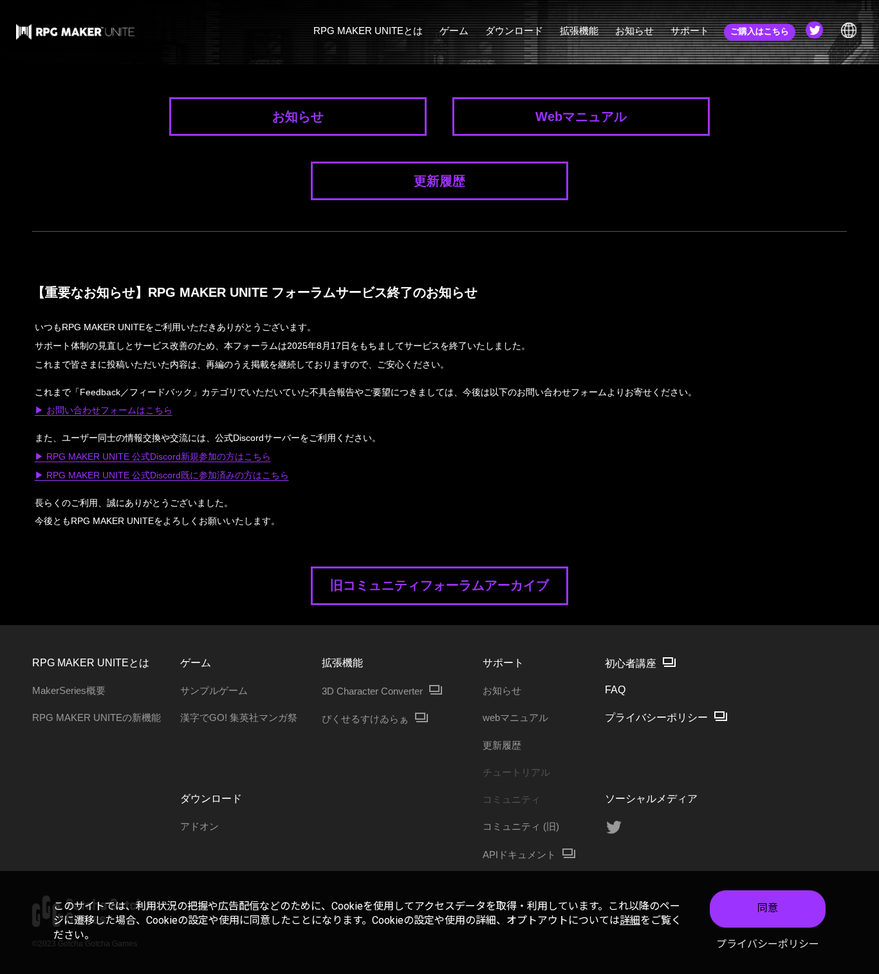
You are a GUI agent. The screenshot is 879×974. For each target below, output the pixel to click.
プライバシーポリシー (767, 944)
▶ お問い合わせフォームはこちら (103, 410)
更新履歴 (439, 181)
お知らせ (298, 116)
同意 (767, 908)
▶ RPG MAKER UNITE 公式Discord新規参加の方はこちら (153, 456)
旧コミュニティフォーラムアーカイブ (439, 585)
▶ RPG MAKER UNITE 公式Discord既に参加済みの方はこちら (162, 475)
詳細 (630, 920)
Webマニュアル (581, 116)
